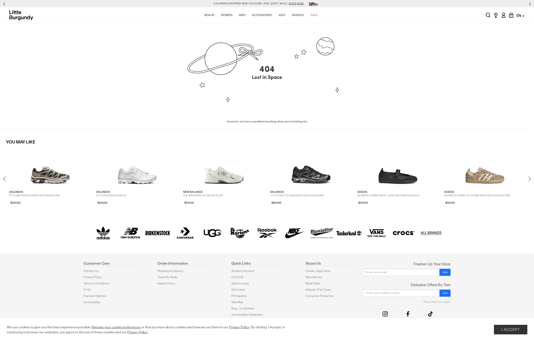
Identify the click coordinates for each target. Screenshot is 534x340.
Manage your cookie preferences (116, 327)
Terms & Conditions (96, 283)
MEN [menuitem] (242, 15)
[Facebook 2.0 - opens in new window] (408, 313)
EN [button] (519, 15)
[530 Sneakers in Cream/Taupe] (224, 166)
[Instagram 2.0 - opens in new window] (385, 313)
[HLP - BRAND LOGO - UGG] (212, 233)
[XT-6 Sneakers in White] (137, 166)
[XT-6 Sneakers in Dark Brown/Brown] (50, 166)
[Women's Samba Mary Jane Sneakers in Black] (398, 166)
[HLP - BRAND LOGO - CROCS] (403, 233)
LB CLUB (237, 277)
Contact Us (90, 271)
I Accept (510, 329)
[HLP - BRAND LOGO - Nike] (294, 233)
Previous (7, 180)
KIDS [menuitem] (282, 15)
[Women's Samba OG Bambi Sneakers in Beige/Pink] (485, 166)
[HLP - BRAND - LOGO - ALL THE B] (431, 233)
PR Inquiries (239, 296)
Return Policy (166, 283)
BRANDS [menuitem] (298, 15)
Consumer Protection (319, 296)
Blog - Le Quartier (242, 308)
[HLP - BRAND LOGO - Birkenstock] (157, 233)
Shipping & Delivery (170, 271)
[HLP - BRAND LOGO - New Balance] (130, 233)
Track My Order (167, 277)
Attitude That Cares (318, 289)
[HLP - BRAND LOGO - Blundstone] (321, 233)
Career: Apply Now (317, 271)
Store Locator (240, 283)
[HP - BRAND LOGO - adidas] (103, 233)
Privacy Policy (92, 277)
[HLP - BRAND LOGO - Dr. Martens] (239, 233)
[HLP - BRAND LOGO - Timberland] (349, 233)
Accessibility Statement (247, 314)
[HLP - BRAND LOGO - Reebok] (267, 233)
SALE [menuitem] (314, 15)
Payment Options (94, 296)
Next (529, 178)
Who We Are (313, 277)
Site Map (237, 302)
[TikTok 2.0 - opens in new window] (430, 313)
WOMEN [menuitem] (226, 15)
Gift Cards (238, 289)
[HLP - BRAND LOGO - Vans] (376, 233)
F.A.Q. (87, 289)
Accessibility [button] (91, 302)
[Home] (22, 15)
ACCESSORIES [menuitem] (262, 15)
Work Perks (312, 283)
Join (445, 272)
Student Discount (242, 271)
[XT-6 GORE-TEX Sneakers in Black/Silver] (311, 166)
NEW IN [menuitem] (209, 15)
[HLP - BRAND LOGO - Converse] (185, 233)
